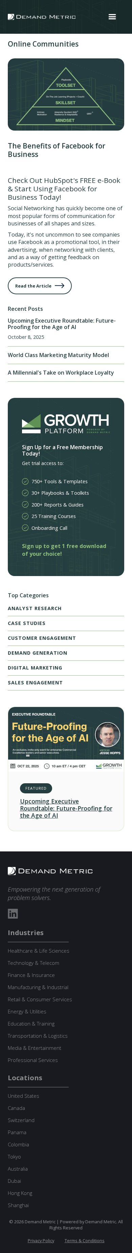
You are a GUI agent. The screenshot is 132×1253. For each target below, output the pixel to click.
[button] (112, 17)
